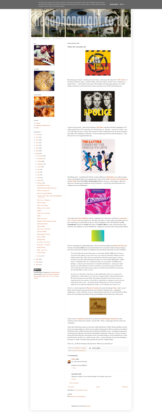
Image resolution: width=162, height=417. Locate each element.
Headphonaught (54, 272)
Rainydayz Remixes (42, 224)
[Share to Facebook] (98, 348)
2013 (37, 140)
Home (98, 387)
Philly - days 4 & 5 (42, 250)
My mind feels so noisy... (43, 185)
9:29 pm (73, 379)
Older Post (125, 387)
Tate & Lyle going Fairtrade (44, 193)
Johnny (73, 359)
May (38, 175)
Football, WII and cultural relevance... (47, 188)
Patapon (39, 210)
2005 (37, 265)
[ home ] (34, 38)
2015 (37, 134)
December (40, 156)
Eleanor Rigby (41, 226)
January (39, 256)
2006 (37, 262)
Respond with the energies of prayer (46, 221)
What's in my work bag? (43, 213)
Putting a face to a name (43, 208)
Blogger (88, 406)
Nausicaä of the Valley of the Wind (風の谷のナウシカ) (49, 196)
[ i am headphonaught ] (44, 38)
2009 (37, 151)
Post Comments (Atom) (81, 390)
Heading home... (41, 239)
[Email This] (93, 348)
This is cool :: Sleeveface (43, 229)
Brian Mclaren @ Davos (43, 234)
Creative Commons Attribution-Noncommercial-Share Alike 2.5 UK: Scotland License (46, 276)
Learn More (114, 4)
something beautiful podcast (42, 125)
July (38, 169)
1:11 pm (73, 368)
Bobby (39, 216)
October (39, 161)
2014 (37, 137)
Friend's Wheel (41, 252)
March (39, 180)
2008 (37, 153)
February (40, 183)
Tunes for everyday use (43, 190)
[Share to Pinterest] (99, 348)
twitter (37, 127)
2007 (37, 259)
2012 (37, 142)
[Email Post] (90, 348)
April (38, 177)
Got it (122, 4)
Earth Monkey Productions (109, 318)
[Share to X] (96, 348)
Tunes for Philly (41, 237)
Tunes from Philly (42, 231)
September (40, 164)
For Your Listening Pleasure (79, 350)
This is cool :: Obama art (43, 200)
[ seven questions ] (57, 38)
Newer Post (71, 387)
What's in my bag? (42, 218)
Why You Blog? (41, 202)
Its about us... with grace (43, 245)
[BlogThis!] (94, 348)
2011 (37, 145)
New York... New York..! (44, 242)
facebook (37, 123)
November (40, 158)
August (39, 167)
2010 (37, 148)
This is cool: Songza (42, 205)
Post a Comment (74, 383)
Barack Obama (41, 247)
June (38, 172)
